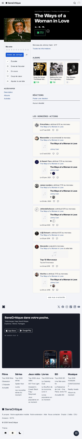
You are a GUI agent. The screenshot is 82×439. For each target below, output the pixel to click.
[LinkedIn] (75, 307)
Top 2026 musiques (71, 379)
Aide (45, 414)
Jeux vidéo (34, 374)
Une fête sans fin (60, 382)
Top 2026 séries (18, 379)
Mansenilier (44, 138)
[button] (78, 2)
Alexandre (44, 246)
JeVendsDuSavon (47, 209)
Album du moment (71, 394)
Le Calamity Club (46, 382)
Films (5, 374)
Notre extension (36, 414)
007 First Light (33, 384)
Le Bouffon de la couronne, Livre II (47, 389)
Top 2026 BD (60, 378)
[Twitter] (59, 307)
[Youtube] (79, 307)
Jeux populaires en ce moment (33, 399)
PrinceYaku (44, 124)
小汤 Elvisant (45, 233)
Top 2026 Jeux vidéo (34, 379)
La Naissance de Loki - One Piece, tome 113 (60, 389)
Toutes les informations (41, 49)
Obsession (6, 381)
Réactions (38, 95)
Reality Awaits (73, 389)
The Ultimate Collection (70, 78)
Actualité (5, 388)
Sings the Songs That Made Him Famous (39, 78)
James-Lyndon (46, 185)
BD (56, 374)
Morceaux (47, 11)
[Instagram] (67, 307)
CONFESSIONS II (74, 385)
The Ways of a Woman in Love (60, 11)
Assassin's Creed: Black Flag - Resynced (33, 390)
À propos (5, 414)
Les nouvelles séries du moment (20, 392)
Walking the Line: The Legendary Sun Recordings (56, 78)
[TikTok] (71, 307)
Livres (45, 374)
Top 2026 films (7, 378)
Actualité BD (59, 395)
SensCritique (38, 11)
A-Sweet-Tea (45, 161)
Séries (18, 374)
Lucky (17, 387)
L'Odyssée (6, 385)
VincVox (43, 274)
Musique (72, 374)
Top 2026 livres (47, 378)
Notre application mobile (19, 414)
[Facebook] (63, 307)
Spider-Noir (19, 384)
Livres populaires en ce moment (47, 397)
